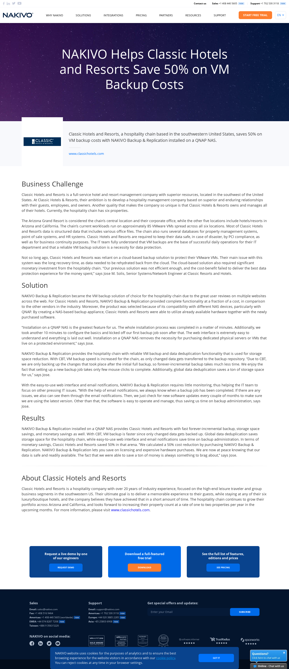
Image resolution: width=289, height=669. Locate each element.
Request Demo (66, 567)
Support (220, 15)
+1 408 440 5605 (224, 3)
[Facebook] (31, 643)
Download (144, 567)
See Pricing (223, 567)
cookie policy (165, 658)
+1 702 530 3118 (264, 3)
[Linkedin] (40, 643)
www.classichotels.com (86, 153)
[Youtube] (57, 643)
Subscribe (244, 611)
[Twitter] (49, 643)
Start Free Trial (255, 15)
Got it (216, 657)
